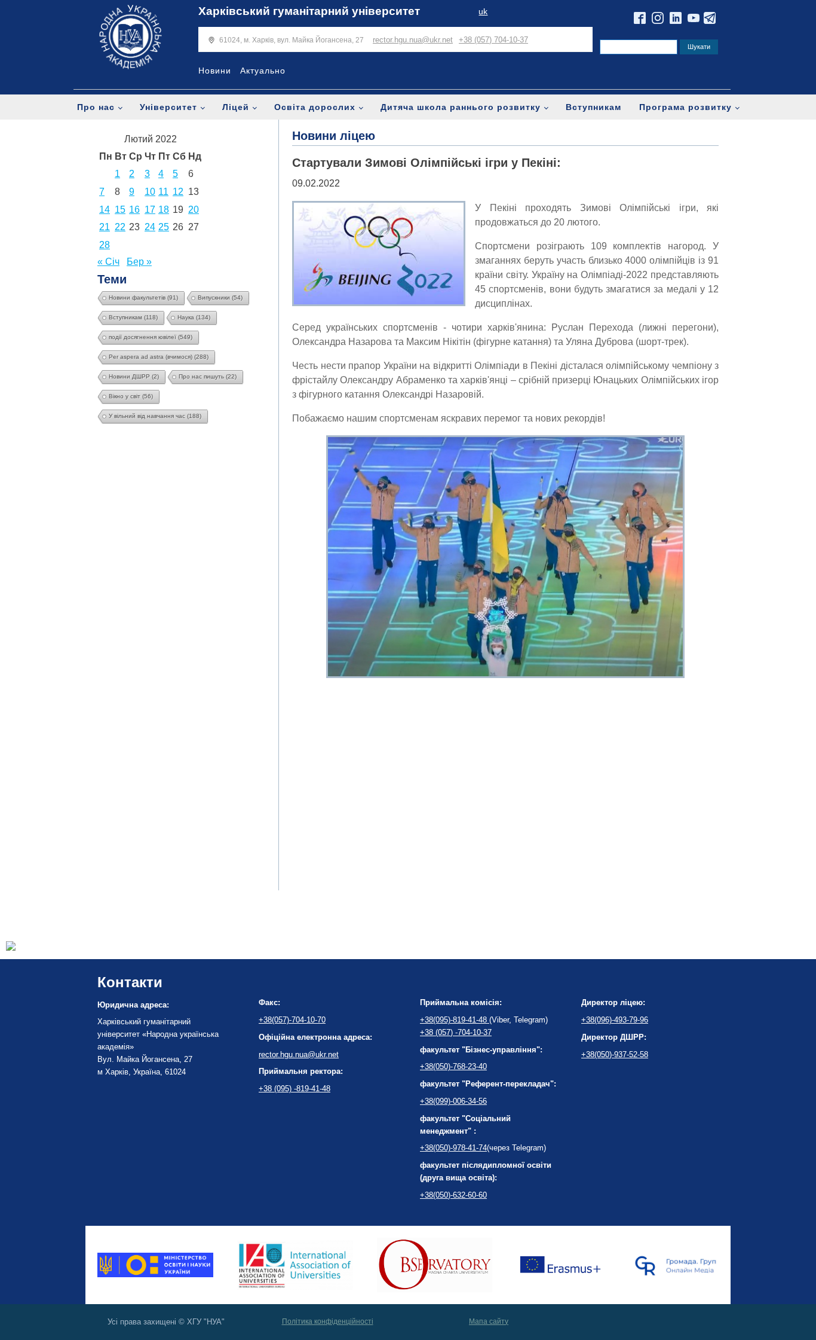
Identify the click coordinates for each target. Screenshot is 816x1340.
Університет (168, 107)
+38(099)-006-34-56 (453, 1101)
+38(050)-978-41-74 (453, 1147)
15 (120, 209)
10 (150, 192)
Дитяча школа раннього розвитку (461, 107)
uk (482, 11)
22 (120, 227)
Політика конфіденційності (327, 1321)
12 (178, 192)
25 (163, 227)
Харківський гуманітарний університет (309, 11)
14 (104, 209)
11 (163, 192)
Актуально (263, 70)
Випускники (220, 297)
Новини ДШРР (134, 376)
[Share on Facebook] (11, 947)
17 (150, 209)
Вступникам (593, 107)
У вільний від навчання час (155, 416)
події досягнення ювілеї (150, 337)
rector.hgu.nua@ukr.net (413, 39)
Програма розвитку (685, 107)
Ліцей (235, 107)
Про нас (96, 107)
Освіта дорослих (314, 107)
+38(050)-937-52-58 (614, 1054)
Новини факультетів (143, 297)
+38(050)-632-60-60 (453, 1195)
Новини (214, 70)
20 (193, 209)
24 (150, 227)
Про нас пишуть (208, 376)
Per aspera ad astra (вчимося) (158, 356)
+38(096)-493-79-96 (614, 1019)
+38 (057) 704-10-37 (493, 39)
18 (163, 209)
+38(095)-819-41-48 (454, 1019)
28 (104, 245)
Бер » (139, 262)
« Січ (108, 262)
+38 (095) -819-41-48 (294, 1088)
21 (104, 227)
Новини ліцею (333, 135)
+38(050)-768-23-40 (453, 1066)
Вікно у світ (131, 396)
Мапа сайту (488, 1321)
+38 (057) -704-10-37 (456, 1032)
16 (134, 209)
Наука (193, 317)
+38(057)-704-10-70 (292, 1019)
